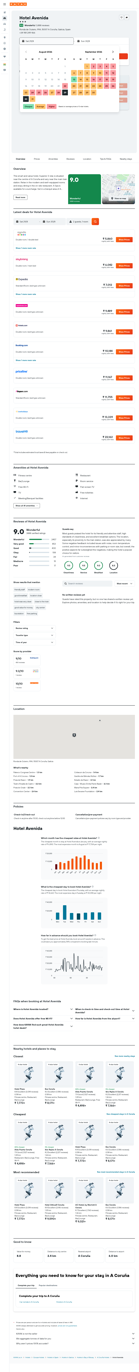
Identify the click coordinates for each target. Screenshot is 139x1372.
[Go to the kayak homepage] (18, 4)
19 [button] (46, 86)
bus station (19, 613)
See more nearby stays (125, 1056)
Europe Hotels (39, 1357)
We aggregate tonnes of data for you (33, 1338)
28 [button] (58, 92)
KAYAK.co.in (17, 1357)
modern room (34, 589)
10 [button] (32, 79)
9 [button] (26, 79)
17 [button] (32, 86)
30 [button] (26, 99)
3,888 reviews (42, 25)
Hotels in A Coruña (64, 1302)
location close (36, 595)
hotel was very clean (23, 601)
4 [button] (39, 73)
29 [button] (65, 92)
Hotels (27, 1357)
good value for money (24, 607)
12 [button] (46, 79)
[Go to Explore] (4, 37)
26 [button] (45, 92)
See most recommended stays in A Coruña (116, 1172)
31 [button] (32, 99)
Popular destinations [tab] (48, 1285)
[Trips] (4, 56)
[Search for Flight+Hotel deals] (4, 29)
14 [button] (59, 79)
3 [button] (32, 73)
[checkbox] (27, 660)
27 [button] (52, 92)
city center (40, 607)
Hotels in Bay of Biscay (85, 1357)
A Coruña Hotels (103, 1357)
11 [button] (39, 79)
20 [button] (52, 86)
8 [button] (65, 73)
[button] (5, 4)
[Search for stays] (4, 18)
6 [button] (52, 73)
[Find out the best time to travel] (4, 49)
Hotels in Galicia (68, 1357)
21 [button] (59, 86)
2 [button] (26, 73)
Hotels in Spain (53, 1357)
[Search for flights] (4, 12)
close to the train (42, 601)
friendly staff (20, 589)
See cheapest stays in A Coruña (121, 1114)
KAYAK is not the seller (26, 1333)
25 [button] (39, 92)
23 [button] (26, 92)
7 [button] (58, 73)
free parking (32, 613)
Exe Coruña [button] (50, 1089)
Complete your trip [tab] (26, 1285)
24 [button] (32, 92)
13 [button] (52, 79)
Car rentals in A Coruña (29, 1302)
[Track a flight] (4, 43)
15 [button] (65, 79)
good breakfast (21, 595)
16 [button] (26, 86)
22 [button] (65, 86)
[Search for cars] (4, 24)
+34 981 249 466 (27, 32)
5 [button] (45, 73)
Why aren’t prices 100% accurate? (32, 1343)
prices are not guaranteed (67, 1326)
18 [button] (39, 86)
